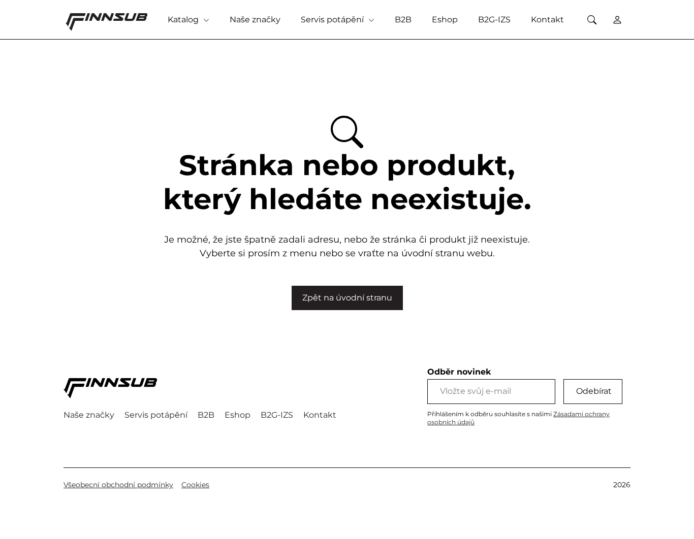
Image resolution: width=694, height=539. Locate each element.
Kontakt (547, 19)
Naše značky (255, 19)
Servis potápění (333, 19)
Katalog (184, 19)
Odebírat (594, 391)
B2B (403, 19)
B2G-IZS (494, 19)
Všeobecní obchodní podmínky (118, 484)
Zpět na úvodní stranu (347, 297)
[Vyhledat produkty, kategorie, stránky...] (591, 19)
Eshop (445, 19)
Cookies (195, 484)
